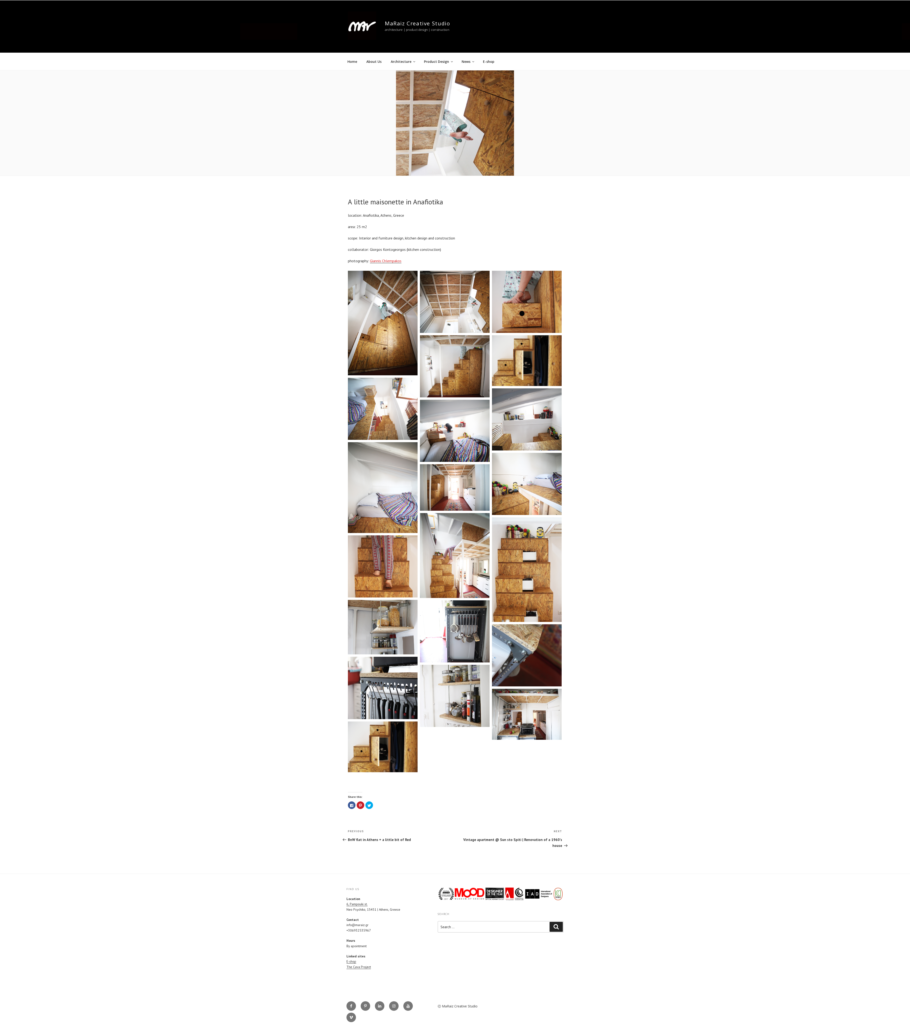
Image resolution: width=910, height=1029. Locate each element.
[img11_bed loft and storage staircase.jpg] (455, 366)
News (466, 61)
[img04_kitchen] (383, 627)
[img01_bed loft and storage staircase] (455, 487)
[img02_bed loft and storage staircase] (455, 555)
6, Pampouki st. (357, 904)
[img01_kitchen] (527, 714)
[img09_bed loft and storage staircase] (383, 409)
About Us (374, 61)
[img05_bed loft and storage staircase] (527, 484)
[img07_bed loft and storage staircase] (455, 431)
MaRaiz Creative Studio (417, 23)
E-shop (488, 61)
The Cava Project (358, 967)
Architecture (401, 61)
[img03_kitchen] (383, 688)
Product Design (436, 61)
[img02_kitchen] (455, 696)
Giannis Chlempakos (385, 260)
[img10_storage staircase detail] (527, 360)
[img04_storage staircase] (383, 566)
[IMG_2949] (383, 323)
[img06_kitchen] (527, 655)
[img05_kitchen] (455, 631)
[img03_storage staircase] (527, 569)
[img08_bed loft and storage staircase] (527, 419)
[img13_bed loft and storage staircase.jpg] (455, 302)
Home (352, 61)
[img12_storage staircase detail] (527, 302)
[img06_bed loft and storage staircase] (383, 487)
